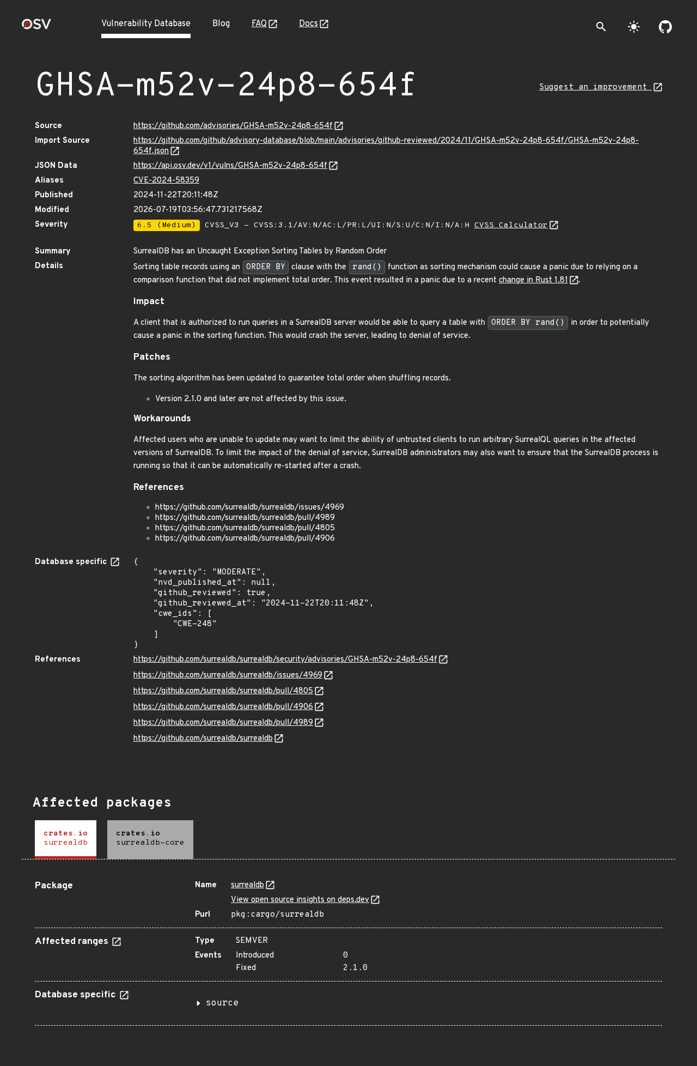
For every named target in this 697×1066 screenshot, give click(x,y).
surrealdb (247, 885)
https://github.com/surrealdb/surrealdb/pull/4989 (223, 723)
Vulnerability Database (146, 24)
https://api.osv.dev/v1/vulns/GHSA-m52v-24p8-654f (230, 166)
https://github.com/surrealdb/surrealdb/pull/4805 (223, 691)
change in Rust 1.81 (533, 280)
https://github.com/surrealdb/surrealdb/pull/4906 (223, 707)
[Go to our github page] (665, 26)
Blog (221, 24)
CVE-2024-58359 (166, 180)
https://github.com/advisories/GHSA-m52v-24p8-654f (233, 126)
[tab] (65, 839)
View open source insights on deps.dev (300, 900)
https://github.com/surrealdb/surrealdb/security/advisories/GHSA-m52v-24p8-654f (285, 660)
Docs (308, 24)
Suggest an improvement (595, 87)
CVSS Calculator (511, 225)
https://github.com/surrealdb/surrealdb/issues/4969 (227, 675)
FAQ (259, 24)
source (222, 1003)
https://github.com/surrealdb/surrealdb (203, 739)
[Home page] (36, 27)
